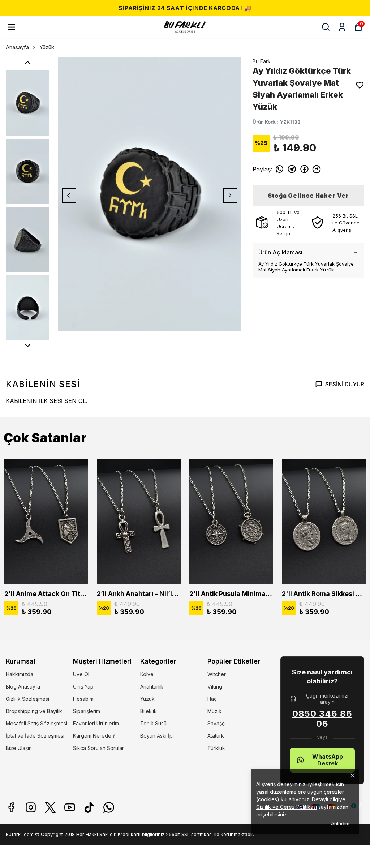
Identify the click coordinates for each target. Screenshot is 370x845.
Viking (214, 686)
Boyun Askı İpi (157, 736)
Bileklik (148, 711)
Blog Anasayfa (23, 686)
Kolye (147, 674)
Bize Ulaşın (19, 748)
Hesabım (83, 699)
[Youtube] (69, 807)
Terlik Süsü (153, 723)
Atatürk (215, 736)
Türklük (216, 748)
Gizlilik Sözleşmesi (27, 699)
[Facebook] (11, 807)
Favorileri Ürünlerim (96, 723)
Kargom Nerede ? (94, 736)
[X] (50, 807)
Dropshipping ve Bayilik (34, 711)
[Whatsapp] (108, 807)
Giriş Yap (83, 686)
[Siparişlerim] (342, 26)
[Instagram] (30, 807)
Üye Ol (81, 674)
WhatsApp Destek (327, 760)
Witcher (216, 674)
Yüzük (46, 47)
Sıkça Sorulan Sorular (98, 748)
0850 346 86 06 (322, 719)
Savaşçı (216, 723)
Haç (212, 699)
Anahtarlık (151, 686)
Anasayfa (17, 47)
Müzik (214, 711)
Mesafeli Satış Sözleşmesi (36, 723)
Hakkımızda (19, 674)
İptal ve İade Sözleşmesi (35, 736)
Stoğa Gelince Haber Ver (308, 195)
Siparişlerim (86, 711)
